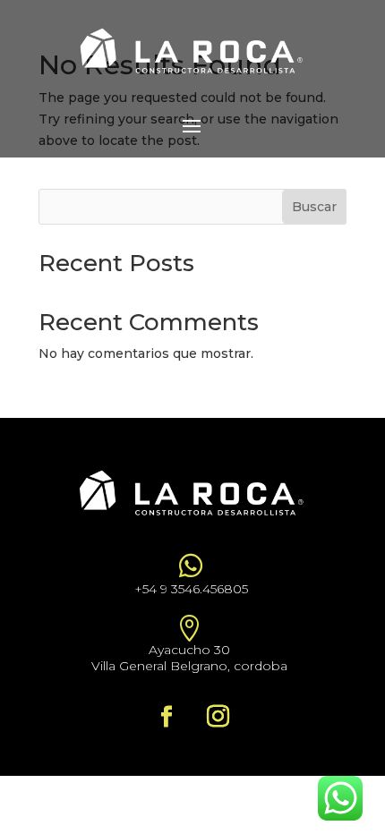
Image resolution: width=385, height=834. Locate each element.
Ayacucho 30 (189, 650)
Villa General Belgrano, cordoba (189, 666)
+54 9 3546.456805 (191, 589)
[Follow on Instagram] (217, 716)
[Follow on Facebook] (166, 716)
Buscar (314, 207)
